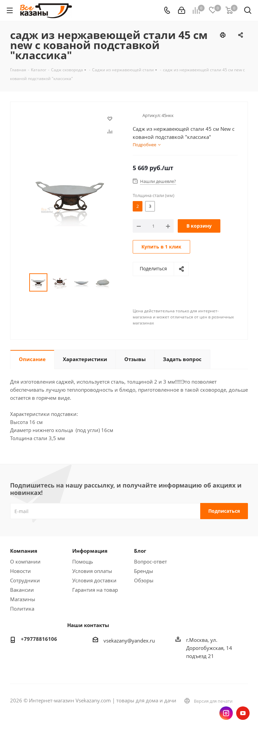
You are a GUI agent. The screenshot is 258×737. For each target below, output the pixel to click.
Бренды (143, 571)
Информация (90, 550)
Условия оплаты (92, 571)
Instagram (226, 713)
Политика (22, 608)
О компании (25, 561)
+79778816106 (39, 638)
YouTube (243, 713)
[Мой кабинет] (181, 10)
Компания (23, 550)
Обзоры (144, 580)
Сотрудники (25, 580)
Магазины (22, 599)
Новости (20, 571)
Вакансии (22, 589)
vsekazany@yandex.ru (129, 640)
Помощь (82, 561)
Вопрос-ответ (150, 561)
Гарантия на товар (95, 589)
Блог (140, 550)
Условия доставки (94, 580)
